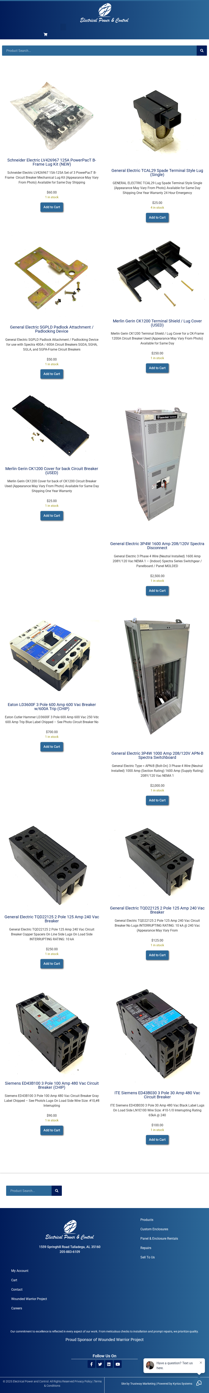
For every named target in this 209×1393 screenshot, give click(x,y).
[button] (63, 27)
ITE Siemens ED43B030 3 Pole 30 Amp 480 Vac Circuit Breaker (157, 1094)
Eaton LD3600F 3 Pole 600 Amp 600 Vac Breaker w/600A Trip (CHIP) (52, 706)
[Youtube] (118, 1364)
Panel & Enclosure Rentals (159, 1238)
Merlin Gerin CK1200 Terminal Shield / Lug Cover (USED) (157, 323)
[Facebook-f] (91, 1364)
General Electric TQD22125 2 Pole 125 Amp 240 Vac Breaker (51, 918)
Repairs (145, 1248)
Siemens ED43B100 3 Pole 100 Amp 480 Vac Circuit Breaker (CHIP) (52, 1085)
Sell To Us (147, 1257)
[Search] (202, 50)
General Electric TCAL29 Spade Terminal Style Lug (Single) (157, 172)
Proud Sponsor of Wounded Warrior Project (105, 1339)
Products (146, 1220)
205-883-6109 (70, 1252)
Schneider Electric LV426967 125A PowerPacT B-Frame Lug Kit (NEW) (51, 162)
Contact (16, 1289)
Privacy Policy (83, 1381)
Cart (14, 1280)
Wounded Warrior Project (29, 1299)
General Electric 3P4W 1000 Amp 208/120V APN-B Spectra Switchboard (157, 755)
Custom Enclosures (154, 1229)
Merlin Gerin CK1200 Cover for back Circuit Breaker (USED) (51, 470)
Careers (16, 1308)
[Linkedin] (109, 1364)
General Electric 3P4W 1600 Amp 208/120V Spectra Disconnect (157, 545)
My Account (19, 1271)
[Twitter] (100, 1364)
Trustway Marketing (143, 1383)
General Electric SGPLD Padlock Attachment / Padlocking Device (51, 329)
